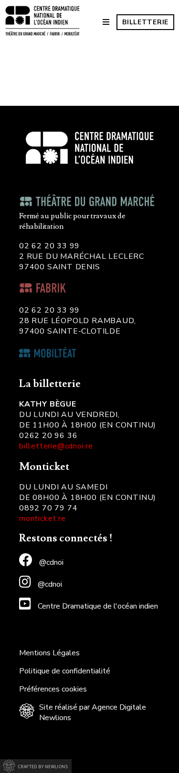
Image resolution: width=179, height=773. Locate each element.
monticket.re (42, 518)
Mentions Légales (49, 653)
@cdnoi (50, 562)
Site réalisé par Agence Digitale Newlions (92, 712)
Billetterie (145, 22)
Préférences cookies (53, 689)
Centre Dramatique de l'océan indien (97, 606)
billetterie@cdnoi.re (56, 446)
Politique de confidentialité (64, 671)
